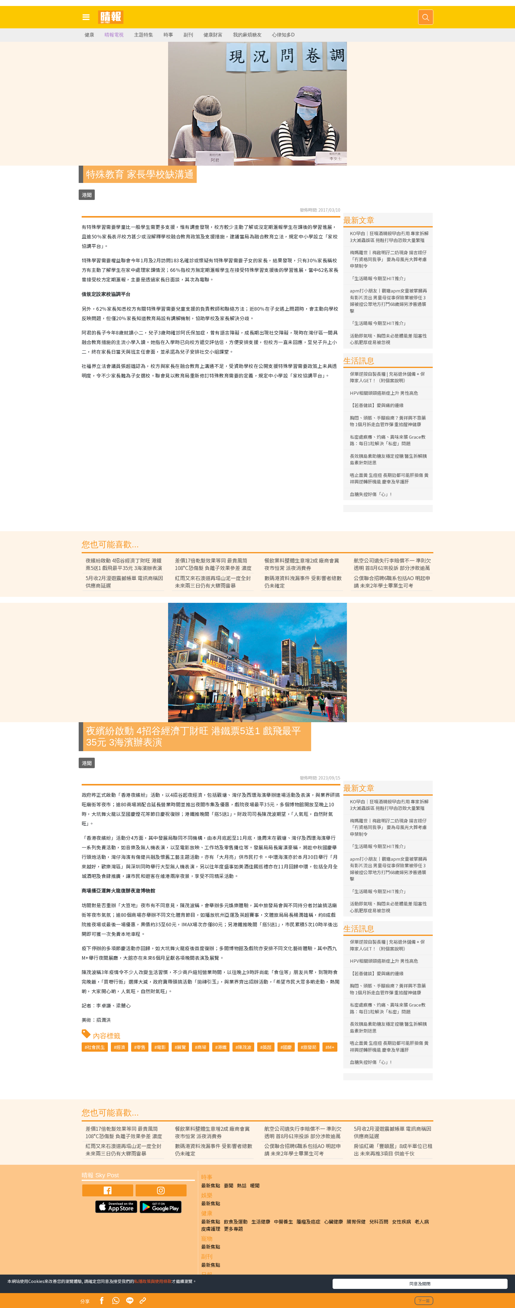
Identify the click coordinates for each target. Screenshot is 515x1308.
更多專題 (233, 1228)
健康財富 (213, 34)
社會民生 (96, 1047)
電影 (161, 1047)
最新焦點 (210, 1185)
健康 (89, 34)
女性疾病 (401, 1221)
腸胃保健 (356, 1221)
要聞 (228, 1185)
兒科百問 (378, 1221)
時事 (168, 34)
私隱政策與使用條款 (153, 1281)
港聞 (87, 194)
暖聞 (255, 1185)
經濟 (120, 1047)
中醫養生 (283, 1221)
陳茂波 (244, 1047)
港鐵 (222, 1047)
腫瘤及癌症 (308, 1221)
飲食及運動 (236, 1221)
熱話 (241, 1185)
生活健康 (260, 1221)
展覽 (181, 1047)
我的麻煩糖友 (247, 34)
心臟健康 (333, 1221)
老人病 (422, 1221)
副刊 (188, 34)
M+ (331, 1047)
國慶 (287, 1047)
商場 (201, 1047)
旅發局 (310, 1047)
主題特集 (143, 34)
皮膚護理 (210, 1228)
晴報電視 (114, 34)
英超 (267, 1047)
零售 (140, 1047)
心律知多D (283, 34)
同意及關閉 (419, 1284)
